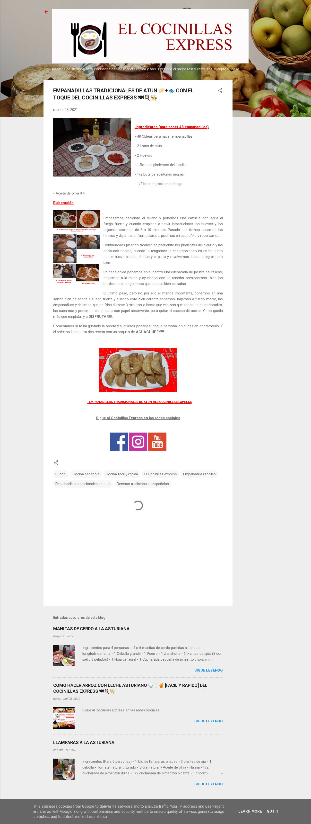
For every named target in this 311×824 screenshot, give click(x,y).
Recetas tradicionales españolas (143, 484)
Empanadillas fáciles (199, 474)
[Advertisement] (252, 153)
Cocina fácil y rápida (122, 474)
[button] (220, 91)
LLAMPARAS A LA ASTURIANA (83, 742)
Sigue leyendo (208, 670)
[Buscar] (265, 11)
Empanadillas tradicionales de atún (83, 484)
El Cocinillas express (160, 474)
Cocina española (86, 474)
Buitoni (60, 474)
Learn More (250, 811)
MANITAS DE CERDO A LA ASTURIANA (91, 628)
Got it (273, 811)
